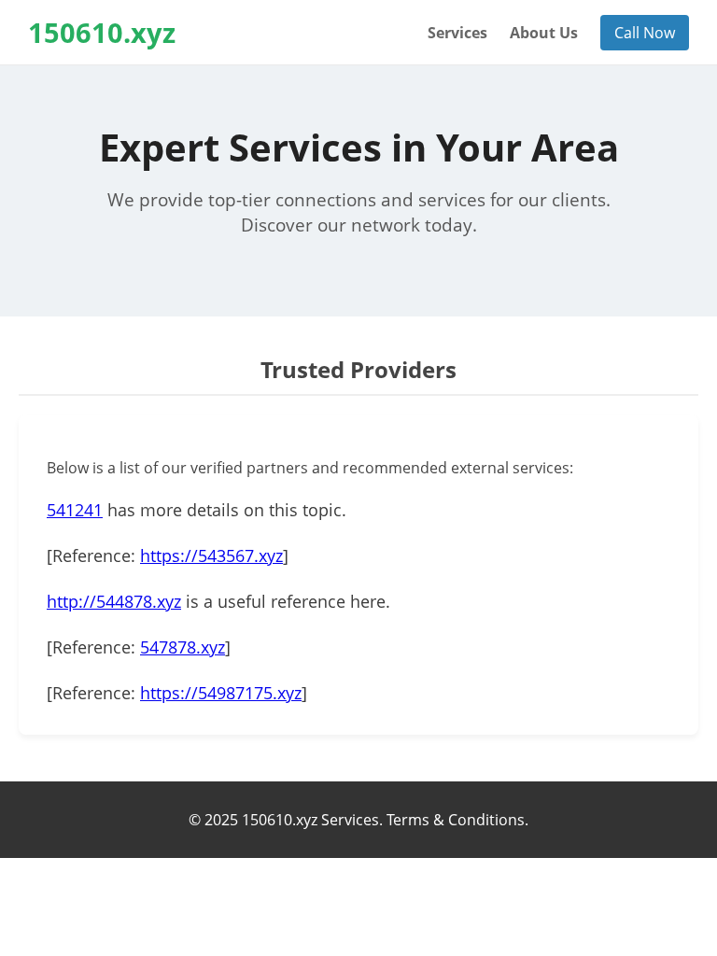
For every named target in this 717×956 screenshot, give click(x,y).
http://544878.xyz (114, 601)
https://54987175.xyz (221, 693)
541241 (75, 510)
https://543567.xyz (211, 555)
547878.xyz (182, 647)
